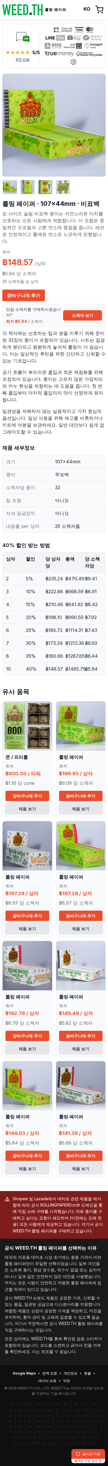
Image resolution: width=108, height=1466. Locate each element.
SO (83, 1438)
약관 (66, 1381)
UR (37, 1416)
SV (87, 1421)
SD (83, 1443)
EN (13, 1404)
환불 (87, 1373)
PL (20, 1421)
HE (69, 1432)
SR (49, 1426)
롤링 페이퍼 (71, 757)
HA (14, 1438)
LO (93, 1443)
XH (52, 1438)
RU (76, 1404)
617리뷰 (23, 59)
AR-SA (81, 1432)
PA (54, 1443)
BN (66, 1404)
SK (30, 1426)
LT (68, 1426)
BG (58, 1426)
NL (10, 1421)
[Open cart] (99, 9)
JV (67, 1416)
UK (39, 1421)
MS (48, 1410)
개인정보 (70, 1373)
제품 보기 (27, 808)
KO (30, 1410)
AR (56, 1404)
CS (57, 1421)
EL (48, 1421)
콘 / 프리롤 (16, 757)
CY (50, 1432)
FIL (67, 1410)
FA (60, 1432)
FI (11, 1426)
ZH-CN (26, 1404)
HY (10, 1416)
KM (77, 1410)
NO (20, 1426)
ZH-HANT (83, 1416)
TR (29, 1421)
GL (30, 1432)
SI (29, 1416)
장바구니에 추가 (23, 295)
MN (48, 1416)
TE (15, 1443)
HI (38, 1404)
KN (34, 1443)
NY (62, 1438)
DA (97, 1421)
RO (77, 1421)
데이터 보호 (47, 1381)
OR (64, 1443)
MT (40, 1432)
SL (96, 1426)
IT (98, 1416)
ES (47, 1404)
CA (20, 1432)
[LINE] (23, 37)
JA (86, 1404)
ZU (24, 1438)
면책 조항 (49, 1373)
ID (58, 1410)
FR (10, 1410)
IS (11, 1432)
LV (77, 1426)
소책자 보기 (82, 315)
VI (39, 1410)
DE (95, 1404)
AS (73, 1443)
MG (73, 1438)
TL (58, 1416)
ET (86, 1426)
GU (44, 1443)
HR (39, 1426)
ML (24, 1443)
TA (93, 1438)
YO (34, 1438)
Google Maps (24, 1373)
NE (20, 1416)
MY (87, 1410)
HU (67, 1421)
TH (20, 1410)
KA (97, 1410)
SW (95, 1432)
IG (44, 1438)
